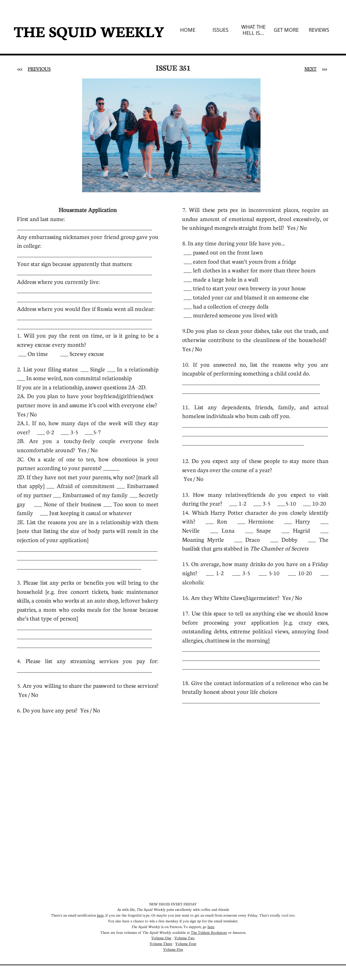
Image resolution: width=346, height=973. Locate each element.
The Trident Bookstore (209, 932)
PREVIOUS (39, 69)
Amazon (238, 932)
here (100, 915)
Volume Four (185, 943)
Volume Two (184, 937)
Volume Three (161, 943)
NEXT (310, 69)
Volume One (161, 937)
